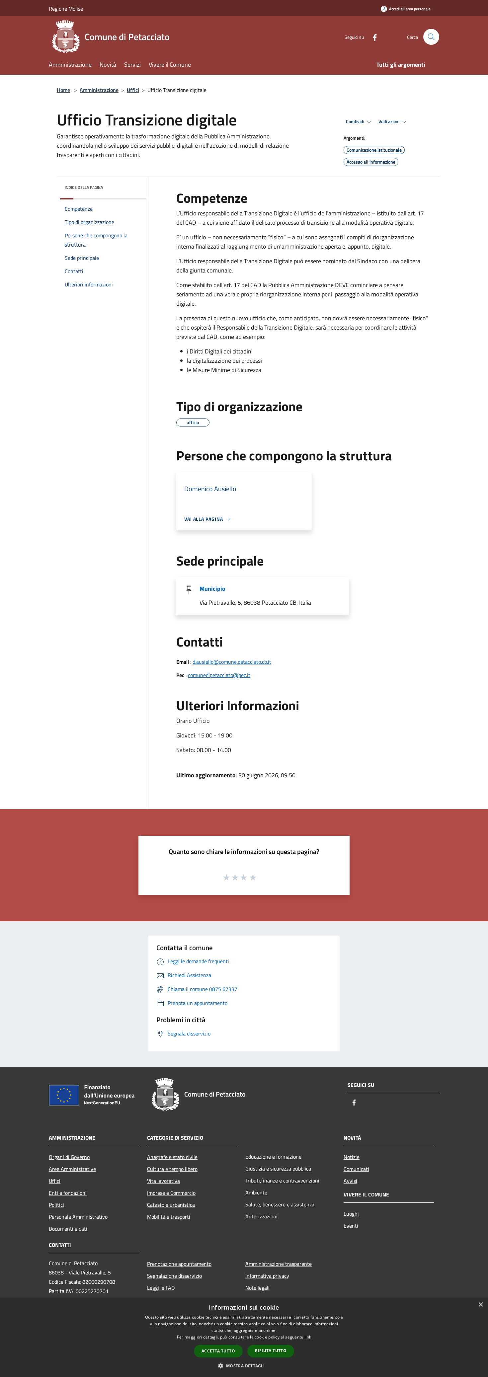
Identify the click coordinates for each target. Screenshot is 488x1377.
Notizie (352, 1157)
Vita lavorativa (163, 1181)
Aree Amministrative (72, 1169)
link (307, 1337)
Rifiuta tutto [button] (270, 1350)
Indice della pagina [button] (84, 187)
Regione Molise (66, 9)
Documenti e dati (68, 1229)
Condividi (355, 121)
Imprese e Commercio (171, 1193)
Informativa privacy (267, 1276)
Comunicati (356, 1169)
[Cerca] (431, 37)
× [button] (480, 1304)
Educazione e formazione (273, 1157)
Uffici (133, 90)
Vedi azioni (389, 121)
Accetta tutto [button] (218, 1351)
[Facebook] (372, 36)
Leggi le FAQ (161, 1288)
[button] (244, 1365)
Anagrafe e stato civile (172, 1157)
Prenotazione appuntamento (179, 1264)
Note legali (257, 1288)
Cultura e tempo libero (172, 1169)
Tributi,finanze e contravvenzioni (282, 1181)
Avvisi (350, 1181)
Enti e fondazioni (68, 1193)
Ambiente (256, 1192)
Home (63, 90)
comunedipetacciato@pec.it (219, 675)
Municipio (212, 588)
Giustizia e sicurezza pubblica (278, 1169)
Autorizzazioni (261, 1216)
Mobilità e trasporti (168, 1217)
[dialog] (244, 1337)
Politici (56, 1205)
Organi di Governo (69, 1157)
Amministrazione (99, 90)
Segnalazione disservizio (174, 1276)
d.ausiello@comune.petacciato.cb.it (232, 662)
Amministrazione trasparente (278, 1264)
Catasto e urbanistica (171, 1205)
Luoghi (351, 1214)
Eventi (351, 1226)
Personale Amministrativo (78, 1217)
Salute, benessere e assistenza (279, 1204)
